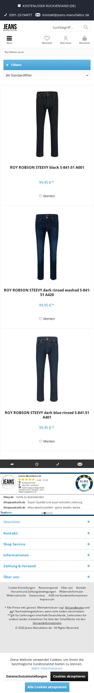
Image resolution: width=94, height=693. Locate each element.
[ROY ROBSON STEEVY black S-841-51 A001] (47, 124)
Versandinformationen (47, 623)
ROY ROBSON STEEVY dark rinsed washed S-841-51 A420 (47, 292)
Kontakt (81, 588)
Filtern (15, 65)
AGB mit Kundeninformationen (68, 595)
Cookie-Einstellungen (21, 588)
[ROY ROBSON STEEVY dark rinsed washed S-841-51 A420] (47, 247)
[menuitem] (84, 40)
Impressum (47, 599)
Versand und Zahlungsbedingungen (33, 591)
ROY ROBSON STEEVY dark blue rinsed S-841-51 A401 (47, 415)
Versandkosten (74, 607)
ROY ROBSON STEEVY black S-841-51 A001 (47, 167)
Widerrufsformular (71, 591)
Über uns (67, 588)
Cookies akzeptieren (69, 676)
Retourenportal (48, 588)
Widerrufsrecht (16, 595)
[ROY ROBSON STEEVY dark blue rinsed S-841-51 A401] (47, 369)
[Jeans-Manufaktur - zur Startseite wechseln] (23, 27)
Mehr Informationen (47, 668)
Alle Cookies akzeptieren (47, 687)
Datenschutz (37, 595)
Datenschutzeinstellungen (26, 676)
